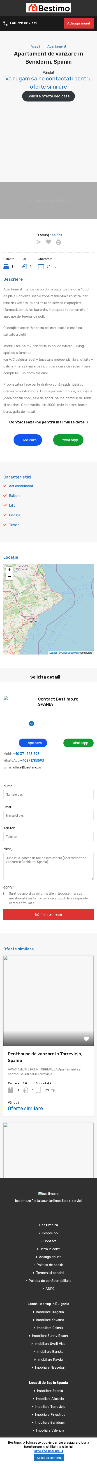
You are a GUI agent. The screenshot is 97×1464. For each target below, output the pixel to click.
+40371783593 (32, 761)
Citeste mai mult (48, 1451)
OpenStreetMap (70, 652)
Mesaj (7, 849)
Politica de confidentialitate (50, 1281)
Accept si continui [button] (49, 1457)
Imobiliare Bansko (50, 1351)
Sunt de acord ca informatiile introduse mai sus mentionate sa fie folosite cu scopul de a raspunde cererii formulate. (48, 898)
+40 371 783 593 (26, 754)
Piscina (14, 515)
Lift (12, 505)
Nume (7, 786)
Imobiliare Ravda (50, 1359)
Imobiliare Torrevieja (50, 1406)
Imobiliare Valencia (50, 1430)
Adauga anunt (50, 1257)
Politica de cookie (50, 1265)
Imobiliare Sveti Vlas (50, 1344)
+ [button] (9, 570)
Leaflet (53, 652)
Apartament (56, 46)
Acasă (35, 46)
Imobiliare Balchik (50, 1328)
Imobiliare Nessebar (50, 1367)
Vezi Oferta (48, 1028)
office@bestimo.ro (27, 767)
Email (7, 807)
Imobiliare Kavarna (50, 1320)
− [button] (9, 577)
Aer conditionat (21, 486)
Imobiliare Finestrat (50, 1414)
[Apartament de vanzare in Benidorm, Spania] (48, 602)
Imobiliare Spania (50, 1391)
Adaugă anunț (78, 23)
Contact (50, 1241)
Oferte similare (25, 1108)
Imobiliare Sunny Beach (50, 1336)
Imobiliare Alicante (50, 1399)
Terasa (14, 525)
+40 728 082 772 (23, 23)
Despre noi (50, 1233)
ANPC (50, 1288)
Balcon (14, 496)
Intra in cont (50, 1249)
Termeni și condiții (50, 1273)
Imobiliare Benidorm (50, 1422)
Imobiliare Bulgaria (50, 1312)
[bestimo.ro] (48, 10)
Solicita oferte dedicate (48, 96)
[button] (28, 440)
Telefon (9, 828)
